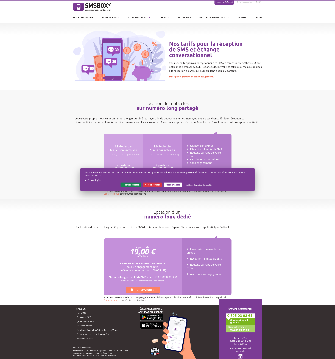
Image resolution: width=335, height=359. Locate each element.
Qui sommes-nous (83, 17)
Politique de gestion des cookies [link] (199, 185)
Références (184, 17)
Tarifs (163, 17)
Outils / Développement (213, 17)
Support (242, 17)
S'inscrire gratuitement (224, 2)
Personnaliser (173, 184)
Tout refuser (153, 184)
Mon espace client (245, 2)
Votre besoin (109, 17)
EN (260, 2)
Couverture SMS (84, 317)
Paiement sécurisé (85, 338)
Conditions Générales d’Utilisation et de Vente (97, 330)
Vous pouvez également (240, 349)
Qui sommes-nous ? (85, 321)
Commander (145, 290)
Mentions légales (84, 325)
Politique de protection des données (93, 334)
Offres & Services (138, 17)
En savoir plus (94, 180)
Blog (259, 17)
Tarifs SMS (81, 313)
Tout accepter (131, 184)
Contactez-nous (111, 193)
